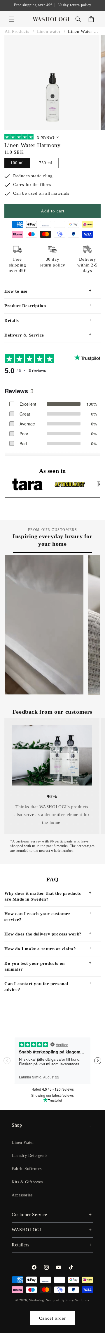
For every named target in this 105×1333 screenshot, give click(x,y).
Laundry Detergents (30, 1155)
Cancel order (52, 1318)
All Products (18, 31)
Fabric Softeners (27, 1168)
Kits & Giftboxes (27, 1182)
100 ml (17, 163)
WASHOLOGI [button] (26, 1229)
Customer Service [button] (29, 1214)
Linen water (49, 31)
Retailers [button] (20, 1244)
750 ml (45, 163)
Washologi (37, 1300)
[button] (11, 19)
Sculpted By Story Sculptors (68, 1300)
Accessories (22, 1195)
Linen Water (23, 1142)
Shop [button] (17, 1125)
